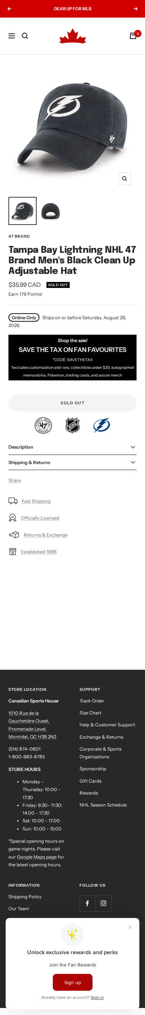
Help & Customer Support (107, 724)
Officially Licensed (40, 518)
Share (14, 480)
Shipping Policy (25, 896)
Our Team (18, 908)
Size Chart (90, 712)
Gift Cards (90, 781)
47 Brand (19, 236)
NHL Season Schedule (103, 805)
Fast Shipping (36, 501)
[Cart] (133, 36)
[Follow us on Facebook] (87, 903)
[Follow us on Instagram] (103, 903)
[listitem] (43, 421)
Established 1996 (39, 551)
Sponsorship (93, 768)
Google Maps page (37, 857)
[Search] (25, 36)
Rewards (89, 793)
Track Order (92, 701)
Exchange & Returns (101, 737)
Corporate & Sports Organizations (100, 752)
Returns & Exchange (46, 535)
